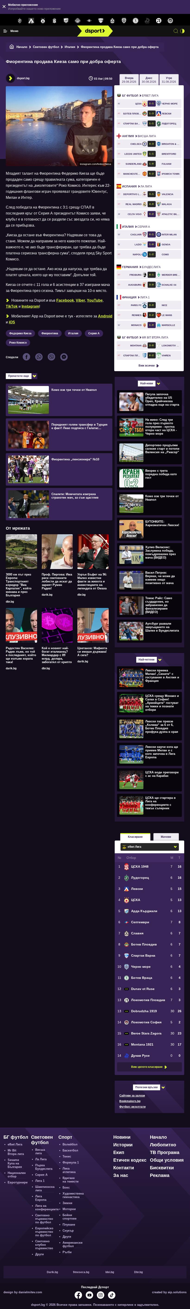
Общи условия (167, 1160)
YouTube (95, 300)
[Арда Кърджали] (66, 21)
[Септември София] (89, 21)
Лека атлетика (69, 1170)
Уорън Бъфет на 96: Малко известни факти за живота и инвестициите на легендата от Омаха (92, 581)
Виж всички (147, 365)
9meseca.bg (81, 1272)
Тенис (67, 1156)
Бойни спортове (69, 1216)
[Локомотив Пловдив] (159, 21)
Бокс (66, 1187)
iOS (12, 322)
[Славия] (112, 21)
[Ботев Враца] (135, 21)
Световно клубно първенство (44, 1244)
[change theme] (182, 31)
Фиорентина (49, 333)
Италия (70, 47)
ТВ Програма (164, 1152)
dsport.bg (23, 78)
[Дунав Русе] (147, 21)
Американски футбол (72, 1244)
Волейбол (70, 1144)
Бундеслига (141, 267)
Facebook (65, 300)
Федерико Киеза (20, 333)
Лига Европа (40, 1198)
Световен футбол (46, 47)
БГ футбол (15, 1137)
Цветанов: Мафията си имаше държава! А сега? (92, 651)
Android (105, 316)
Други (39, 1254)
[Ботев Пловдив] (77, 21)
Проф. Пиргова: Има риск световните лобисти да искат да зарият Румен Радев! (57, 581)
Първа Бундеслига (43, 1167)
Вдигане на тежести (71, 1179)
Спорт (65, 1137)
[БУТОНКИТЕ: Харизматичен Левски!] (148, 529)
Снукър (68, 1230)
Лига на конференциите (47, 1207)
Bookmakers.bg (129, 1101)
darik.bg (47, 594)
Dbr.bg (138, 1272)
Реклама (159, 1175)
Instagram (30, 306)
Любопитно (163, 1144)
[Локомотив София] (170, 21)
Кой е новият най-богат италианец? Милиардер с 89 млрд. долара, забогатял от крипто (57, 655)
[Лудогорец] (19, 21)
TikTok (12, 306)
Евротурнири (18, 1182)
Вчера (129, 79)
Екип (118, 1152)
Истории (123, 1144)
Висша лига (139, 136)
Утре (169, 79)
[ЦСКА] (43, 21)
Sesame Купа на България (15, 1163)
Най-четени (146, 659)
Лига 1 (136, 297)
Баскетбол (70, 1150)
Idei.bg (109, 1272)
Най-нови (146, 383)
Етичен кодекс (129, 1160)
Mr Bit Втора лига (145, 337)
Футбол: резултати (132, 1106)
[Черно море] (124, 21)
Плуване (69, 1224)
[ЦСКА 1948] (54, 21)
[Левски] (31, 21)
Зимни (67, 1203)
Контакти (123, 1167)
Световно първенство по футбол (44, 1219)
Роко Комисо (18, 342)
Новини (121, 1137)
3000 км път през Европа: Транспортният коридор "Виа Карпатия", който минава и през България (19, 585)
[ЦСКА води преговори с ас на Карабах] (148, 779)
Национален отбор (17, 1174)
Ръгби (67, 1252)
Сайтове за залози (132, 1095)
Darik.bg (52, 1272)
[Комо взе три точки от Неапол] (148, 503)
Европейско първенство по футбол (44, 1232)
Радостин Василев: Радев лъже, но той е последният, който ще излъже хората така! (21, 655)
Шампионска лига (44, 1188)
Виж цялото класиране (147, 1067)
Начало (21, 47)
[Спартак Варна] (101, 21)
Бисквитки (162, 1167)
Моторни (69, 1209)
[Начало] (12, 47)
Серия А (94, 333)
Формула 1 (71, 1162)
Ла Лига (137, 186)
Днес (149, 79)
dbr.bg (10, 601)
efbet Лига (140, 95)
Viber (80, 300)
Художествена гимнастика (73, 1195)
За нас (120, 1175)
